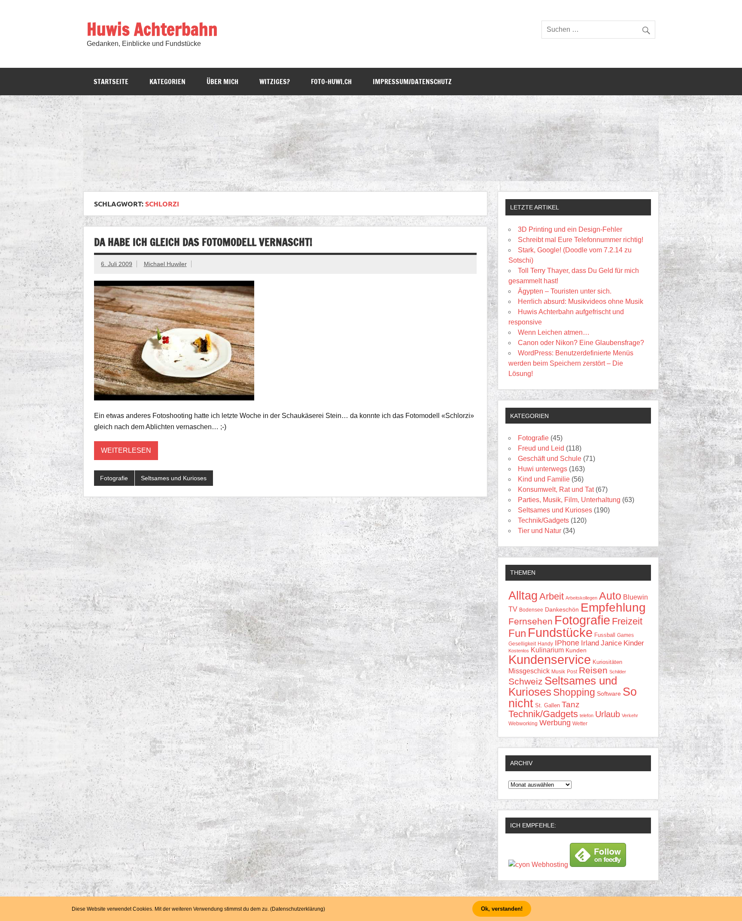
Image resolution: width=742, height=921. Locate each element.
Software (609, 693)
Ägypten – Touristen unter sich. (564, 291)
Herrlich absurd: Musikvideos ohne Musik (580, 301)
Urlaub (607, 714)
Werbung (555, 722)
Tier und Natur (539, 530)
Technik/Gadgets (543, 520)
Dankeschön (562, 609)
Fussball (604, 635)
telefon (586, 715)
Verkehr (630, 715)
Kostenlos (518, 650)
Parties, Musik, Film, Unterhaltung (569, 499)
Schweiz (525, 681)
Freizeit (627, 621)
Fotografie (114, 478)
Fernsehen (530, 621)
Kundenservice (549, 660)
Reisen (593, 670)
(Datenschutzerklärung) (297, 909)
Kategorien (167, 81)
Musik (558, 671)
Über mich (222, 81)
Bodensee (531, 609)
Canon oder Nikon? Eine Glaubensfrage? (581, 342)
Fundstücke (560, 632)
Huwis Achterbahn (152, 29)
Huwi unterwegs (542, 469)
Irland (590, 643)
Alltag (523, 595)
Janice (611, 643)
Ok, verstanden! (502, 909)
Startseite (111, 81)
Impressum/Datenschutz (412, 81)
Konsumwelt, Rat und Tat (556, 489)
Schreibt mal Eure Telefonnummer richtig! (580, 239)
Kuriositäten (607, 662)
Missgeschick (529, 671)
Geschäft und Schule (549, 458)
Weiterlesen (126, 450)
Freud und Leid (541, 448)
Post (572, 672)
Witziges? (274, 81)
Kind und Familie (544, 479)
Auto (610, 596)
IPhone (567, 643)
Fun (517, 633)
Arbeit (551, 596)
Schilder (617, 671)
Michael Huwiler (165, 264)
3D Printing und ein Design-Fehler (570, 229)
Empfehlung (613, 607)
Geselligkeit (522, 644)
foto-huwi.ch (331, 81)
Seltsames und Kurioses (174, 478)
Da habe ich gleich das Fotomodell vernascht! (203, 242)
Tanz (571, 704)
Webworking (523, 724)
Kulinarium (547, 650)
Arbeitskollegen (581, 597)
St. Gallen (547, 705)
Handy (545, 643)
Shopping (574, 692)
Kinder (633, 643)
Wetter (579, 724)
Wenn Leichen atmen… (554, 332)
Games (625, 635)
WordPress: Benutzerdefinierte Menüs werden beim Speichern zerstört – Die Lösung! (570, 363)
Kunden (576, 650)
